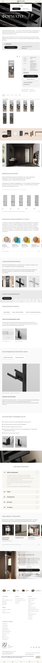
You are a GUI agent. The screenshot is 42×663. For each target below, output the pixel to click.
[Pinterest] (39, 647)
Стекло (12, 95)
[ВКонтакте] (19, 575)
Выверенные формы (12, 24)
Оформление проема (35, 24)
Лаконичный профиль (26, 24)
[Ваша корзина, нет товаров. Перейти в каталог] (35, 1)
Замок (20, 95)
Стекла (19, 24)
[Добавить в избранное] (19, 56)
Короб (16, 95)
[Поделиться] (17, 56)
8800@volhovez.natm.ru (6, 654)
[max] (36, 647)
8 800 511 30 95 (13, 651)
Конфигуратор (4, 24)
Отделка (7, 95)
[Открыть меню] (3, 1)
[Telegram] (22, 575)
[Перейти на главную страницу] (21, 1)
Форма (3, 95)
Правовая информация (29, 654)
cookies (8, 656)
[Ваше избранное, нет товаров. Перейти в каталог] (37, 1)
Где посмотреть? (26, 84)
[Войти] (39, 1)
